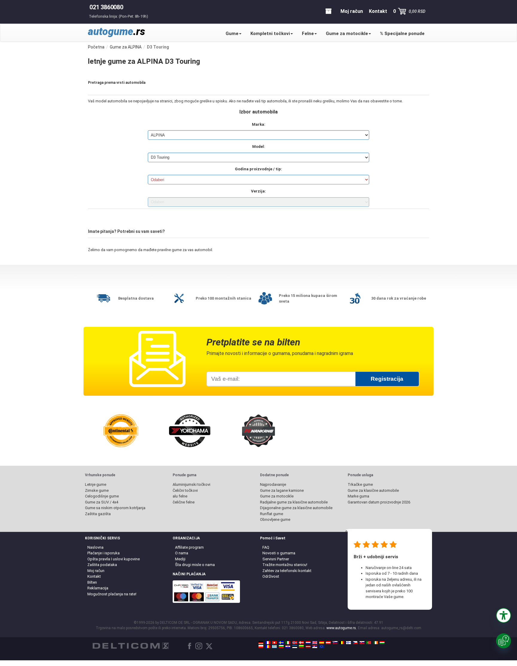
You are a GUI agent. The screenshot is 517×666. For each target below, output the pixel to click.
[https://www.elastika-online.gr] (274, 646)
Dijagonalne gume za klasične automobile (296, 508)
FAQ (265, 547)
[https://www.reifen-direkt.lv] (308, 646)
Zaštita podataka (102, 564)
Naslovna (95, 547)
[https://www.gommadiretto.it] (287, 642)
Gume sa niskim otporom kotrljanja (115, 508)
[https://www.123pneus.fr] (267, 642)
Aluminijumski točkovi (191, 484)
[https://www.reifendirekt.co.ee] (294, 646)
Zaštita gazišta (98, 514)
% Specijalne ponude (402, 33)
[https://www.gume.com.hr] (287, 646)
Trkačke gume (360, 484)
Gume (232, 33)
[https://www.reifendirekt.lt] (301, 646)
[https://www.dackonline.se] (281, 642)
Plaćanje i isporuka (103, 553)
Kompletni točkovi (270, 33)
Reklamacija (97, 588)
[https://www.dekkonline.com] (294, 642)
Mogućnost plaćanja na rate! (111, 594)
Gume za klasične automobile (373, 490)
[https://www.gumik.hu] (382, 642)
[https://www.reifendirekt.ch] (274, 642)
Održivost (270, 576)
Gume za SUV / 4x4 (101, 502)
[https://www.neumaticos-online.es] (321, 642)
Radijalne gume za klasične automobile (294, 502)
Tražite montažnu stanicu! (284, 564)
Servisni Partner (275, 559)
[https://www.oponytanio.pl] (260, 646)
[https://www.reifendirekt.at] (328, 642)
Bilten (92, 582)
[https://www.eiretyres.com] (375, 642)
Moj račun (95, 570)
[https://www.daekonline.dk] (301, 642)
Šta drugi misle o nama (195, 564)
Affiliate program (189, 547)
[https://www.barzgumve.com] (281, 646)
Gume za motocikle (347, 33)
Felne (308, 33)
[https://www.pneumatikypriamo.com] (362, 642)
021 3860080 (106, 7)
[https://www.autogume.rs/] (314, 646)
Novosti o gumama (278, 553)
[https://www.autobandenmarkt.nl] (308, 642)
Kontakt (94, 576)
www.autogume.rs (341, 628)
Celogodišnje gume (102, 496)
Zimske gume (97, 490)
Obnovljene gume (275, 519)
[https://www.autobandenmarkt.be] (341, 642)
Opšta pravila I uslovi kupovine (113, 559)
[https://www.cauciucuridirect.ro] (267, 646)
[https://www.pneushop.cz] (355, 642)
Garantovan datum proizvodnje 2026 (379, 502)
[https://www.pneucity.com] (368, 642)
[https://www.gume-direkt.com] (335, 642)
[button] (503, 615)
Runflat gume (271, 514)
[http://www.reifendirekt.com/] (321, 646)
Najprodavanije (273, 484)
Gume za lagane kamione (282, 490)
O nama (181, 553)
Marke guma (358, 496)
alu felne (180, 496)
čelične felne (183, 502)
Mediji (180, 559)
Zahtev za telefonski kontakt (286, 570)
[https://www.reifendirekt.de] (260, 642)
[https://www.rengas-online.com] (348, 642)
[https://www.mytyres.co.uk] (314, 642)
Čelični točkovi (185, 490)
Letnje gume (95, 484)
